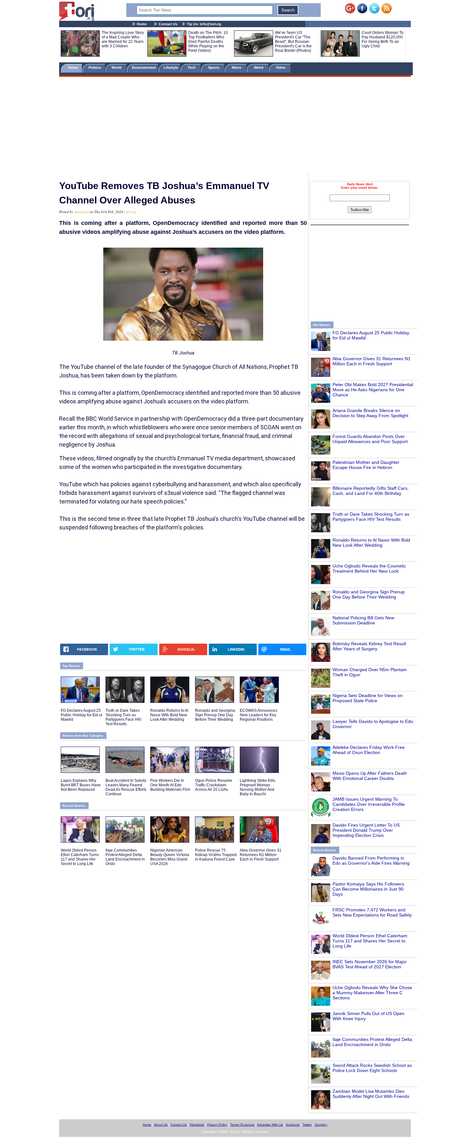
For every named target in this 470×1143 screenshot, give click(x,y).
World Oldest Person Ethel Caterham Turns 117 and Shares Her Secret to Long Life (370, 941)
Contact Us (168, 24)
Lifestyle (171, 67)
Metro (237, 67)
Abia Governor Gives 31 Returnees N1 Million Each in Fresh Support (372, 361)
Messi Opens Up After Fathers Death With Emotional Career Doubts (370, 776)
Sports (214, 67)
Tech (192, 67)
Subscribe (359, 209)
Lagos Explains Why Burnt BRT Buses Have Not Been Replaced (81, 785)
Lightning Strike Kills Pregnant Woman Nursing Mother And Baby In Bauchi (257, 787)
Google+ (321, 1124)
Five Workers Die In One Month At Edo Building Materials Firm (170, 785)
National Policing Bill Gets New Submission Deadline (363, 620)
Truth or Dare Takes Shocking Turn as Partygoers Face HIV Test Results (371, 517)
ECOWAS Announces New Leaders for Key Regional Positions (258, 715)
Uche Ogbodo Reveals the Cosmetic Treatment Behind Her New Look (369, 568)
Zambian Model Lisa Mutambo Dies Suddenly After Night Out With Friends (371, 1094)
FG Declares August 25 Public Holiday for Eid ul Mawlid (81, 715)
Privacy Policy (217, 1124)
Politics (95, 67)
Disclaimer (197, 1124)
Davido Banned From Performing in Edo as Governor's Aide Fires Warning (371, 860)
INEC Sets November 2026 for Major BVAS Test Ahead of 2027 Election (370, 964)
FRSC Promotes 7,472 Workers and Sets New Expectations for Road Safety (372, 912)
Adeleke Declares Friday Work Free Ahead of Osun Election (369, 750)
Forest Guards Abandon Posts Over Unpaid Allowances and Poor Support (370, 439)
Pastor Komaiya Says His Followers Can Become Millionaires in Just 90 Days (368, 889)
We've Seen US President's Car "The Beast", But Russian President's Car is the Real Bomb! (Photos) (293, 41)
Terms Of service (242, 1124)
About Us (161, 1124)
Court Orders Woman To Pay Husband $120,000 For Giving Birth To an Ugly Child (382, 39)
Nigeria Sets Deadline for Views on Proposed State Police (368, 698)
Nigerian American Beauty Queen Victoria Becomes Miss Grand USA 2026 (169, 857)
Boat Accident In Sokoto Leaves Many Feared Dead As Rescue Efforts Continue (126, 787)
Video (281, 67)
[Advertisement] (235, 126)
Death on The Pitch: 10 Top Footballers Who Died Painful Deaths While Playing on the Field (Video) (208, 41)
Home (142, 24)
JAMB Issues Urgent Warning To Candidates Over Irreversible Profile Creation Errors (369, 804)
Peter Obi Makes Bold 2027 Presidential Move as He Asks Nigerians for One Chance (373, 389)
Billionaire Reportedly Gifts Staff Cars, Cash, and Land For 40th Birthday (371, 491)
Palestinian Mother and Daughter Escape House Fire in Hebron (366, 465)
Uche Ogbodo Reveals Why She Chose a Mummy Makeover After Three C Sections (372, 992)
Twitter (307, 1124)
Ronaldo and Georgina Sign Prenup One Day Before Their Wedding (369, 594)
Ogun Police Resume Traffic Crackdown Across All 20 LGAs (213, 785)
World (117, 67)
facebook (293, 1124)
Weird (259, 67)
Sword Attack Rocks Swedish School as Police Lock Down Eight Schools (372, 1068)
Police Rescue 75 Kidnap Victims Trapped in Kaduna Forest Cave (216, 854)
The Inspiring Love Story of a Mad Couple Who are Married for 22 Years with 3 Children (123, 39)
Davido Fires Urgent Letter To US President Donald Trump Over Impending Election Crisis (366, 830)
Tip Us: (204, 24)
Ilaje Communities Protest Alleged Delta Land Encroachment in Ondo (372, 1042)
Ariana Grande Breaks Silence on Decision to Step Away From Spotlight (370, 413)
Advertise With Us (270, 1124)
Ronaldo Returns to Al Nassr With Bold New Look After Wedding (371, 542)
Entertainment (144, 67)
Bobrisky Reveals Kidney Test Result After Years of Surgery (369, 646)
